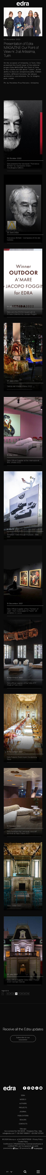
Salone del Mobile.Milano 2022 (19, 386)
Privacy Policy (38, 1139)
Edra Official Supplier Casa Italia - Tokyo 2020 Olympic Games (23, 981)
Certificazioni (8, 1144)
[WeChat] (33, 1088)
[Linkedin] (37, 1088)
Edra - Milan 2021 (14, 906)
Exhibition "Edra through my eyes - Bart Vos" (22, 536)
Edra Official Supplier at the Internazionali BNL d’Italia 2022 (23, 461)
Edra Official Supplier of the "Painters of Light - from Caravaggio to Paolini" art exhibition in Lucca (22, 611)
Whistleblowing (19, 1144)
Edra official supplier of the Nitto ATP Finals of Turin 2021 (21, 684)
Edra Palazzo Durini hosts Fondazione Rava (22, 758)
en (7, 1172)
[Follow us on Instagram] (29, 1088)
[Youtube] (41, 1088)
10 (28, 994)
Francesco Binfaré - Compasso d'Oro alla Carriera (23, 239)
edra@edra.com (8, 1133)
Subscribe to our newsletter (23, 1039)
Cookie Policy (23, 1141)
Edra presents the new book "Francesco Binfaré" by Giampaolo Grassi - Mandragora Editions (23, 166)
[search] (25, 1171)
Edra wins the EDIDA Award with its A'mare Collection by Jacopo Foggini (22, 313)
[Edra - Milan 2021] (23, 910)
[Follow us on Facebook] (25, 1088)
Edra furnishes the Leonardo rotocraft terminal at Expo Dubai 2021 (22, 832)
